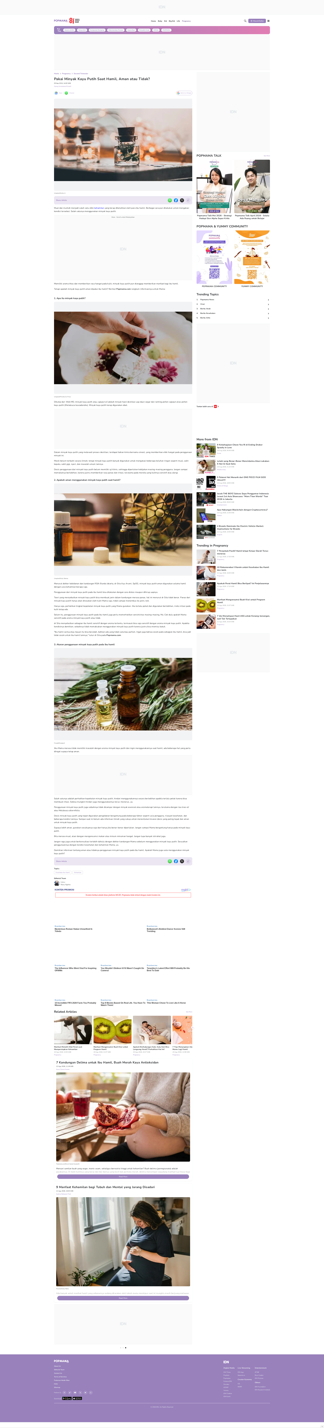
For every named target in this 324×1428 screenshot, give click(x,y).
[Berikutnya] (192, 1022)
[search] (245, 20)
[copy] (188, 200)
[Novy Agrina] (57, 883)
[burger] (268, 20)
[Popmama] (67, 21)
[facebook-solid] (176, 200)
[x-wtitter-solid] (182, 200)
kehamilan (99, 208)
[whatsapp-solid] (170, 200)
